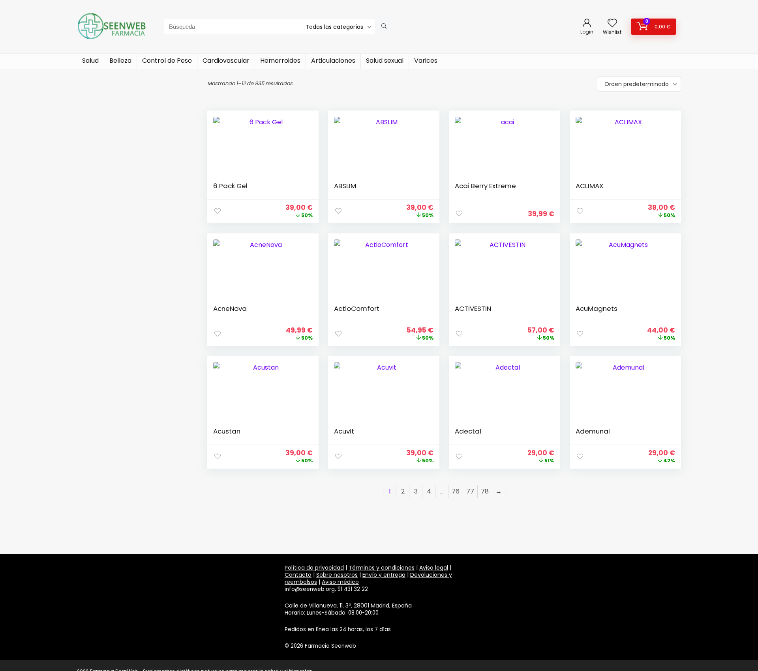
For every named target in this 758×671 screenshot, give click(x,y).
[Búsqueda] (384, 26)
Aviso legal (433, 568)
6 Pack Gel (230, 186)
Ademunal (593, 431)
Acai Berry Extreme (485, 186)
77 (470, 491)
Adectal (468, 431)
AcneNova (230, 308)
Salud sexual (384, 60)
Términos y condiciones (382, 568)
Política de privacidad (314, 568)
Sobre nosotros (337, 575)
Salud (90, 60)
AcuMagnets (596, 308)
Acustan (226, 431)
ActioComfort (356, 308)
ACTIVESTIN (473, 308)
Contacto (298, 575)
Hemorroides (280, 60)
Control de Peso (167, 60)
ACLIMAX (589, 186)
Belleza (120, 60)
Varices (425, 60)
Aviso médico (340, 582)
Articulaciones (333, 60)
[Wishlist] (612, 23)
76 (456, 491)
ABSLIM (345, 186)
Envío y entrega (383, 575)
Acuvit (344, 431)
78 (485, 491)
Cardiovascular (226, 60)
